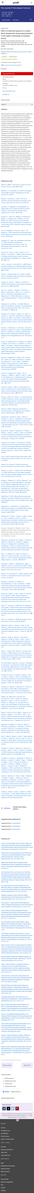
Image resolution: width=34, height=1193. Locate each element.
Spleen (30, 52)
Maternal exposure (18, 52)
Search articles (5, 1136)
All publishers (4, 1133)
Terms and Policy (5, 1155)
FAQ (2, 1185)
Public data (4, 1152)
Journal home (6, 20)
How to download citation (9, 91)
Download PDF (9, 73)
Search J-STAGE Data (7, 1139)
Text (5, 88)
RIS (5, 79)
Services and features (7, 1149)
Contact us (6, 94)
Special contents (5, 1168)
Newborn (25, 52)
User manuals (4, 1179)
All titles (3, 1128)
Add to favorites (9, 1078)
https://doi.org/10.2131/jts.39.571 (13, 65)
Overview (3, 1147)
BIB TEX (6, 83)
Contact (3, 1187)
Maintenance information (8, 1166)
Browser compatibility (7, 1182)
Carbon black (9, 52)
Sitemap (3, 1190)
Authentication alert (10, 1086)
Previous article (7, 1065)
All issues (16, 20)
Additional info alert (10, 1081)
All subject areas (5, 1130)
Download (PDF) (16, 823)
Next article (27, 1065)
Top (17, 1120)
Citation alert (8, 1083)
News (2, 1163)
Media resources (5, 1171)
